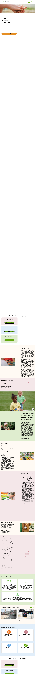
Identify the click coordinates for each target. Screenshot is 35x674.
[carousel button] (16, 621)
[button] (9, 614)
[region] (17, 615)
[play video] (33, 409)
